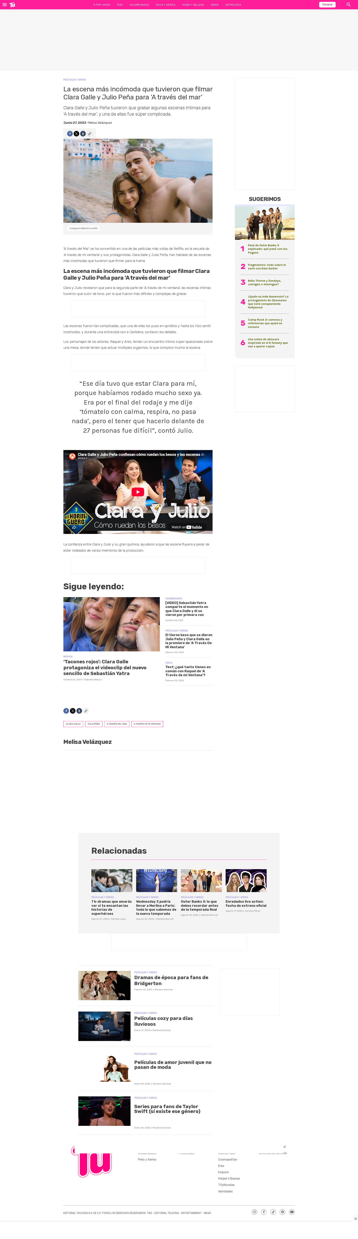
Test (120, 4)
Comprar (327, 4)
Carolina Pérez (252, 911)
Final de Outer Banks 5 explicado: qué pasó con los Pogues (268, 248)
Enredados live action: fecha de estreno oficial (246, 904)
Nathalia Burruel (165, 919)
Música (68, 656)
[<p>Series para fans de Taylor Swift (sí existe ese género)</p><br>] (104, 1111)
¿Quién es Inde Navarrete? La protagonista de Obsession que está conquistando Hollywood (268, 302)
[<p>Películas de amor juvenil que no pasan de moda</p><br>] (104, 1067)
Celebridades (139, 4)
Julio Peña (93, 724)
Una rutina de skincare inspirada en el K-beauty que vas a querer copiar (268, 342)
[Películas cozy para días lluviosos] (104, 1026)
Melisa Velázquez (100, 123)
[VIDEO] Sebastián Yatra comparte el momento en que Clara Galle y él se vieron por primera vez (186, 609)
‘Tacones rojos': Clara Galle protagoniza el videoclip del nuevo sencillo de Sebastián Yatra (105, 667)
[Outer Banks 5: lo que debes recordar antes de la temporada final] (201, 880)
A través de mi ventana (147, 724)
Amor (215, 4)
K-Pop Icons (101, 4)
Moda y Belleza (193, 4)
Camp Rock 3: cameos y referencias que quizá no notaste (265, 323)
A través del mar (117, 724)
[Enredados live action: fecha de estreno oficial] (246, 880)
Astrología (233, 4)
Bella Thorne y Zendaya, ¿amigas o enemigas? (264, 282)
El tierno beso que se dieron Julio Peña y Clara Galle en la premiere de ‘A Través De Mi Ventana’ (188, 641)
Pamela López (118, 919)
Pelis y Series (165, 4)
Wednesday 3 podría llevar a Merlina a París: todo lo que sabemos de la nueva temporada (156, 908)
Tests (168, 662)
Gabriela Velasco (93, 679)
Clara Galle (73, 724)
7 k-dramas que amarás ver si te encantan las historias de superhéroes (111, 908)
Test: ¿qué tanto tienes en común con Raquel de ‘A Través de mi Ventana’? (188, 671)
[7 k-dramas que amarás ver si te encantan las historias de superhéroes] (111, 880)
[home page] (12, 4)
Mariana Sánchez (164, 989)
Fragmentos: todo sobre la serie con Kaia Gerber (267, 266)
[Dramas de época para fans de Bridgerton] (104, 985)
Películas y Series (74, 79)
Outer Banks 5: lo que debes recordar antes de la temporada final (199, 906)
